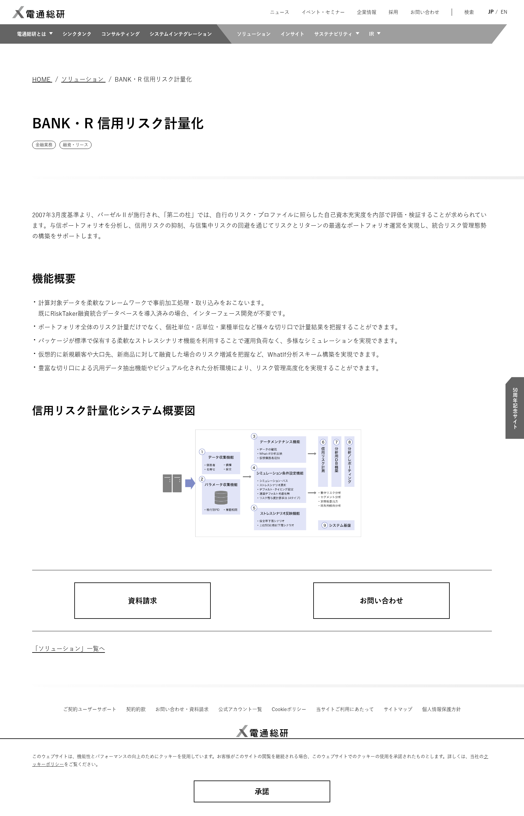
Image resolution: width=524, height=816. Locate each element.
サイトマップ (398, 709)
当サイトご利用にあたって (345, 709)
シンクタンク (77, 34)
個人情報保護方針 (441, 709)
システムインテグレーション (180, 34)
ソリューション (254, 34)
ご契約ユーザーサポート (89, 709)
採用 (393, 12)
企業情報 (366, 12)
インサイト (292, 34)
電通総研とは (31, 34)
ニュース (279, 12)
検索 (469, 12)
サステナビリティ (333, 34)
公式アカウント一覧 (240, 709)
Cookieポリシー (289, 709)
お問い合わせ (424, 12)
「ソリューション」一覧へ (68, 649)
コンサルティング (120, 34)
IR (371, 34)
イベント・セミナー (323, 12)
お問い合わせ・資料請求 (182, 709)
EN (504, 11)
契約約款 (136, 709)
